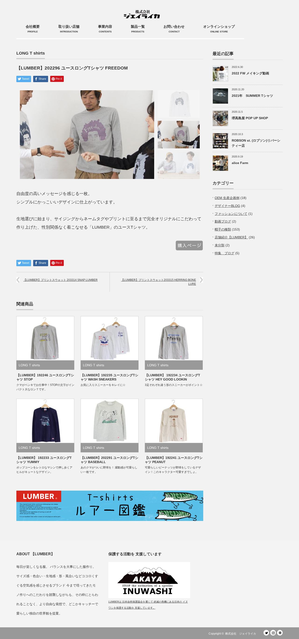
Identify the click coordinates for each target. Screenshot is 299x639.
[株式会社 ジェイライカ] (142, 9)
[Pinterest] (280, 633)
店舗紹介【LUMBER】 (231, 237)
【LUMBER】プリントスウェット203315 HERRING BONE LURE (158, 282)
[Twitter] (266, 633)
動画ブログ (223, 221)
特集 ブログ (224, 253)
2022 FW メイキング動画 (250, 73)
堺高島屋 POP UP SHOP (250, 118)
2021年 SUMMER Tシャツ (254, 96)
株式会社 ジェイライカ (242, 633)
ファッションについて (231, 214)
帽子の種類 (223, 229)
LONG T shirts (30, 53)
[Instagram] (273, 633)
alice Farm (240, 163)
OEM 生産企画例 (227, 198)
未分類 (219, 245)
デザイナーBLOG (227, 206)
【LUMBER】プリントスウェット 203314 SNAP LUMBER (60, 280)
